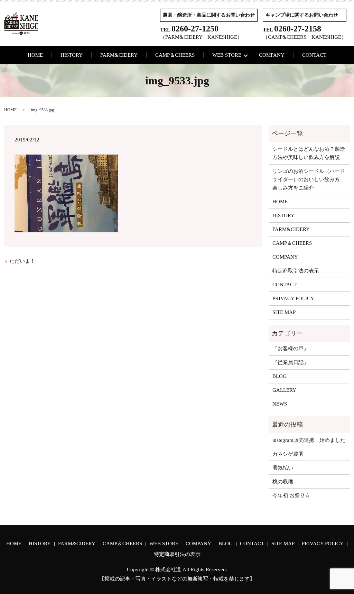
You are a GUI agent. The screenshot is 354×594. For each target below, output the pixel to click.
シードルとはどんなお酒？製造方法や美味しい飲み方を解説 (308, 153)
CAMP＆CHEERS (175, 55)
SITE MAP (284, 312)
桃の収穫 (282, 481)
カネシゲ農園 (288, 454)
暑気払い (282, 468)
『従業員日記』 (290, 362)
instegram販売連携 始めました (308, 440)
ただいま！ (22, 261)
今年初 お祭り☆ (291, 495)
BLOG (279, 376)
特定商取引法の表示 (295, 270)
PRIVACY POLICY (293, 298)
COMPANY (272, 55)
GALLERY (284, 390)
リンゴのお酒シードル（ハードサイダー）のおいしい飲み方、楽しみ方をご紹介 (308, 179)
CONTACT (314, 55)
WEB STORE (226, 55)
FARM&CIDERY (119, 55)
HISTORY (71, 55)
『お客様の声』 (290, 348)
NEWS (279, 404)
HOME (35, 55)
